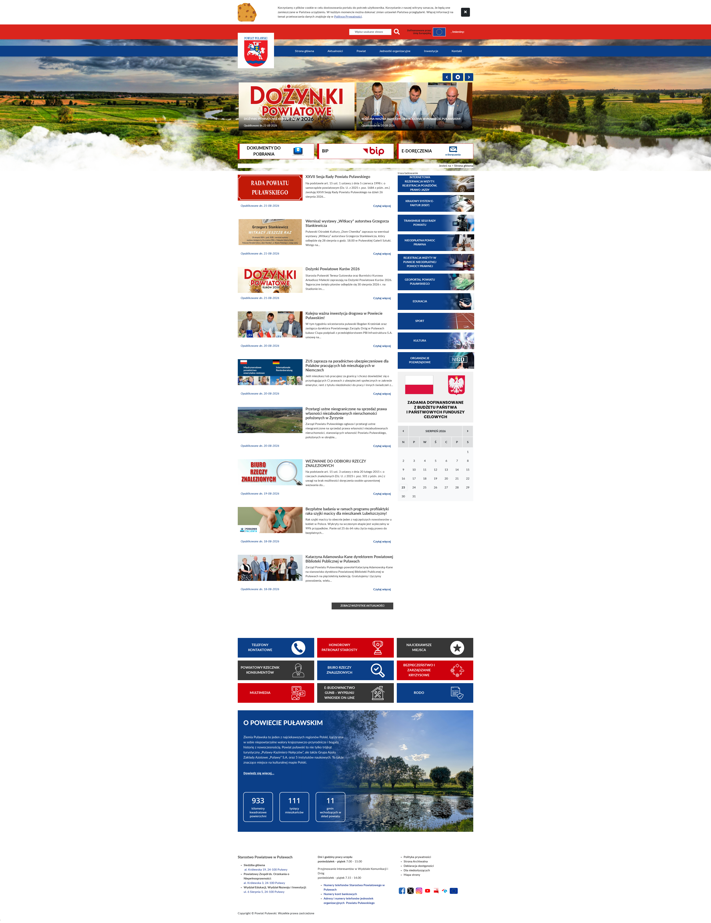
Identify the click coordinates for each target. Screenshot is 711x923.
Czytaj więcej (382, 205)
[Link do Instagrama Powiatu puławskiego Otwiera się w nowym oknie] (419, 890)
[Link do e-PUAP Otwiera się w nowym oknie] (444, 890)
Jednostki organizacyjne (394, 51)
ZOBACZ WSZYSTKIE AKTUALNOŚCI (362, 606)
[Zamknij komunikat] (465, 12)
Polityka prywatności (417, 857)
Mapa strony (412, 874)
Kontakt (457, 51)
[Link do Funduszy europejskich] (454, 890)
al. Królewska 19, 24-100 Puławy (266, 869)
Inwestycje (431, 51)
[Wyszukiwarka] (396, 31)
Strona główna (304, 51)
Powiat (361, 51)
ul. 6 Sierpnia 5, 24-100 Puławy (264, 891)
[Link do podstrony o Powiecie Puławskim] (355, 771)
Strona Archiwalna (416, 861)
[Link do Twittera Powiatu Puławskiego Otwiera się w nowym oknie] (410, 890)
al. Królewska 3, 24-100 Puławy (265, 883)
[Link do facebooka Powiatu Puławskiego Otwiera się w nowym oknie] (402, 890)
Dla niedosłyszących (417, 870)
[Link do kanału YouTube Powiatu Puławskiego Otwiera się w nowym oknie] (427, 890)
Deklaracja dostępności (419, 865)
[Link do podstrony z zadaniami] (435, 397)
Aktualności (335, 51)
